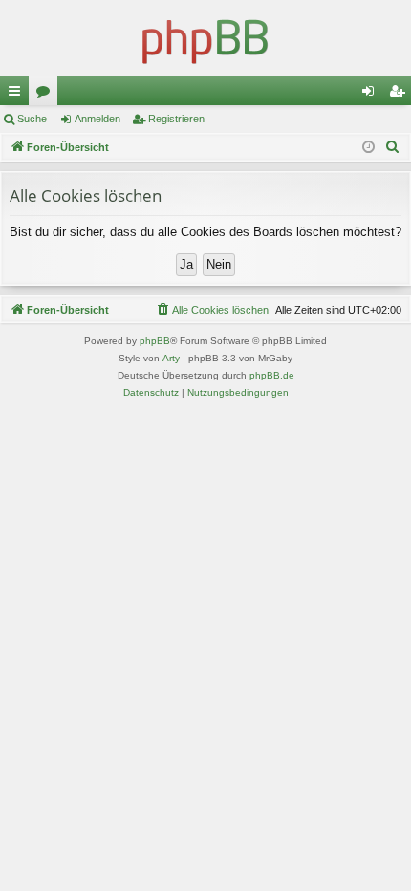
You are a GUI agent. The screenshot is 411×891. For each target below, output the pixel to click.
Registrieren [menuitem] (400, 94)
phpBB (155, 341)
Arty (171, 358)
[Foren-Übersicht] (205, 38)
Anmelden (97, 118)
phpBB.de (271, 375)
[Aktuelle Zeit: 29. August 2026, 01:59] (368, 148)
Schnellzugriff (18, 94)
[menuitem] (392, 147)
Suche (32, 118)
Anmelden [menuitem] (371, 94)
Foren (46, 94)
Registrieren (176, 118)
